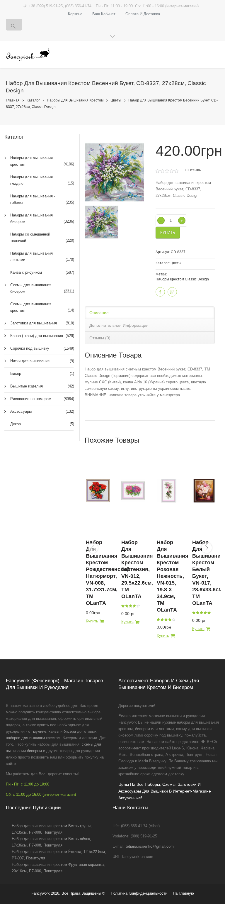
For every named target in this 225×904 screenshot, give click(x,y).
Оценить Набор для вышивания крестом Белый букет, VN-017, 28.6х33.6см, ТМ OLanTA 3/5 (201, 613)
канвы (54, 731)
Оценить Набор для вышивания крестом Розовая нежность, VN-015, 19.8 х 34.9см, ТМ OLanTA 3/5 (166, 619)
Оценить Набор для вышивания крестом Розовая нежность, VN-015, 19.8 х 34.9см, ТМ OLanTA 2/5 (162, 619)
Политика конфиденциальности (139, 893)
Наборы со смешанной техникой (38, 237)
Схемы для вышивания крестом (38, 307)
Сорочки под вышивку (38, 348)
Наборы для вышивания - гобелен (38, 199)
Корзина (75, 14)
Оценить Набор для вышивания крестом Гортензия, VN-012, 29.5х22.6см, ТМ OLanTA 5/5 (138, 606)
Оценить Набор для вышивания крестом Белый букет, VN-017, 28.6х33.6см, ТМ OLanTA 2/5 (198, 613)
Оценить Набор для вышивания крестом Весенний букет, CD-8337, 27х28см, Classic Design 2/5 (162, 171)
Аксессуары (38, 411)
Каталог (33, 100)
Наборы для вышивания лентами (38, 256)
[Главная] (28, 54)
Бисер (38, 373)
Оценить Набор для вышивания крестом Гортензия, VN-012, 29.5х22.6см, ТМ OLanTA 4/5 (134, 606)
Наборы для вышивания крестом (75, 100)
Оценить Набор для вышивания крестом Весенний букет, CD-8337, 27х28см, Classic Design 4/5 (172, 171)
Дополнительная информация (119, 325)
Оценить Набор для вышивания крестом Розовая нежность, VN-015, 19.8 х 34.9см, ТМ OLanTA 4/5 (170, 619)
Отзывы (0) (99, 338)
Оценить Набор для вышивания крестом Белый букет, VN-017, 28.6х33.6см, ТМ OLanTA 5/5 (209, 613)
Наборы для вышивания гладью (38, 180)
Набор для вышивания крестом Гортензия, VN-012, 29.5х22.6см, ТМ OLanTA (137, 569)
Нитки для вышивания (38, 361)
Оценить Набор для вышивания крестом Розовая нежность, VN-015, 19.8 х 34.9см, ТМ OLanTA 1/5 (158, 619)
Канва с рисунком (38, 272)
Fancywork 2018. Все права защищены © (68, 893)
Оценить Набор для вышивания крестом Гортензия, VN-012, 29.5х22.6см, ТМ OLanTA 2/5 (127, 606)
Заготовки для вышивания (38, 323)
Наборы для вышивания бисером (38, 218)
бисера (70, 731)
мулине (39, 731)
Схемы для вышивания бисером (38, 288)
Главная (13, 100)
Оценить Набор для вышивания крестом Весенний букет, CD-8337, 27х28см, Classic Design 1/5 (158, 171)
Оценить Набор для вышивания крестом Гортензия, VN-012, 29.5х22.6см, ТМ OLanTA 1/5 (123, 606)
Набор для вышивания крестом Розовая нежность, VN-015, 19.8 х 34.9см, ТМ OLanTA (172, 576)
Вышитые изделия (38, 386)
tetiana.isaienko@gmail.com (150, 846)
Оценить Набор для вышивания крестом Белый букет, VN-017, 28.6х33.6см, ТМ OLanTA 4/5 (205, 613)
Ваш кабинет (103, 14)
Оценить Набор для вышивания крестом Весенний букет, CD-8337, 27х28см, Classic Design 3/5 (167, 171)
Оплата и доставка (142, 14)
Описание (99, 312)
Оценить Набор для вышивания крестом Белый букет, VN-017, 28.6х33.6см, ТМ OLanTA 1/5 (194, 613)
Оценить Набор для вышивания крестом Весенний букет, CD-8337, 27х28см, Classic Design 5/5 (176, 171)
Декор (38, 424)
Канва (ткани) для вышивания (38, 336)
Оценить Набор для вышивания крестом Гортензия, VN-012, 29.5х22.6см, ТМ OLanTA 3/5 (130, 606)
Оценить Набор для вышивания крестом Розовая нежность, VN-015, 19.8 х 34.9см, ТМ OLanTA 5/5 (173, 619)
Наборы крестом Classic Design (182, 279)
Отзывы (193, 170)
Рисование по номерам (38, 399)
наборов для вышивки (25, 738)
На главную (183, 893)
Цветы (115, 100)
